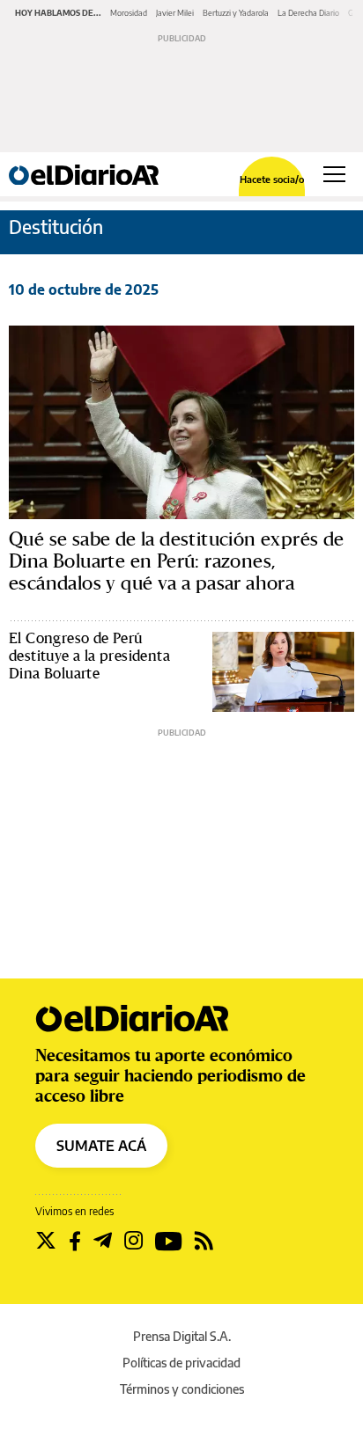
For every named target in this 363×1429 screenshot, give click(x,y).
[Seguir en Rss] (204, 1240)
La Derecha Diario (308, 13)
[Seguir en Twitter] (45, 1240)
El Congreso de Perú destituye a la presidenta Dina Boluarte (89, 655)
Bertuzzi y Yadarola (236, 13)
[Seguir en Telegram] (102, 1240)
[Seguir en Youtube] (168, 1240)
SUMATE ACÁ (101, 1145)
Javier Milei (175, 13)
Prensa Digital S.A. (182, 1336)
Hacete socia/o (272, 179)
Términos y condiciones (182, 1388)
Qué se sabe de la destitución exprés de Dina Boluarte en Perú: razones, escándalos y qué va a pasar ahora (176, 561)
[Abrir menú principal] (334, 174)
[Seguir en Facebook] (75, 1240)
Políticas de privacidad (181, 1362)
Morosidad (128, 13)
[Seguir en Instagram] (133, 1240)
